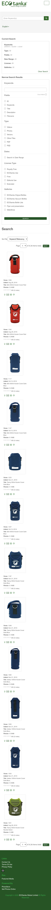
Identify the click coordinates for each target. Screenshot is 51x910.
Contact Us (6, 862)
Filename (10, 116)
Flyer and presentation (15, 206)
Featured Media (8, 878)
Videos (9, 127)
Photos (9, 131)
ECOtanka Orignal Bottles (16, 195)
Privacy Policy (7, 867)
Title (8, 108)
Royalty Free (12, 169)
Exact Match (41, 94)
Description (11, 112)
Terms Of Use (7, 864)
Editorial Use (11, 180)
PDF (8, 142)
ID (8, 101)
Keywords (10, 105)
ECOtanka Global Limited (28, 895)
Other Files (11, 138)
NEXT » (46, 246)
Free (9, 176)
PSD (8, 145)
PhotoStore (6, 886)
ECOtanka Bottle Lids (15, 202)
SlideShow (11, 210)
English (5, 26)
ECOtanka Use (12, 173)
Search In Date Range (15, 157)
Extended (10, 184)
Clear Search (43, 71)
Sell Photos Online (9, 889)
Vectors (10, 134)
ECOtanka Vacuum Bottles (17, 198)
